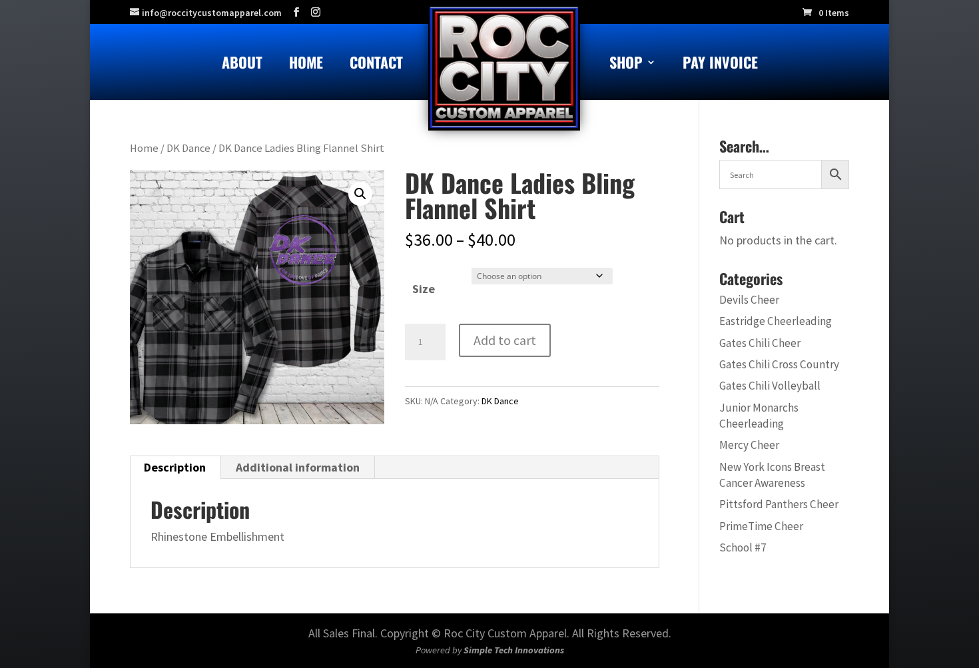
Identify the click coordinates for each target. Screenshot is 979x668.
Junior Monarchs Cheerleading (759, 415)
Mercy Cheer (749, 445)
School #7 (743, 547)
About (242, 65)
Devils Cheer (749, 299)
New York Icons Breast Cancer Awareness (772, 475)
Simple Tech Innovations (514, 650)
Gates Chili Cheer (760, 343)
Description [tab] (175, 467)
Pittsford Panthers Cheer (778, 504)
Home (306, 65)
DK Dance (188, 148)
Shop (626, 65)
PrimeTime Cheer (761, 526)
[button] (360, 194)
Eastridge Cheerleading (775, 321)
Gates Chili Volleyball (769, 385)
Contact (376, 65)
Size (423, 288)
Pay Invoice (720, 65)
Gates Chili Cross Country (779, 364)
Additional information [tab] (298, 467)
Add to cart (505, 340)
